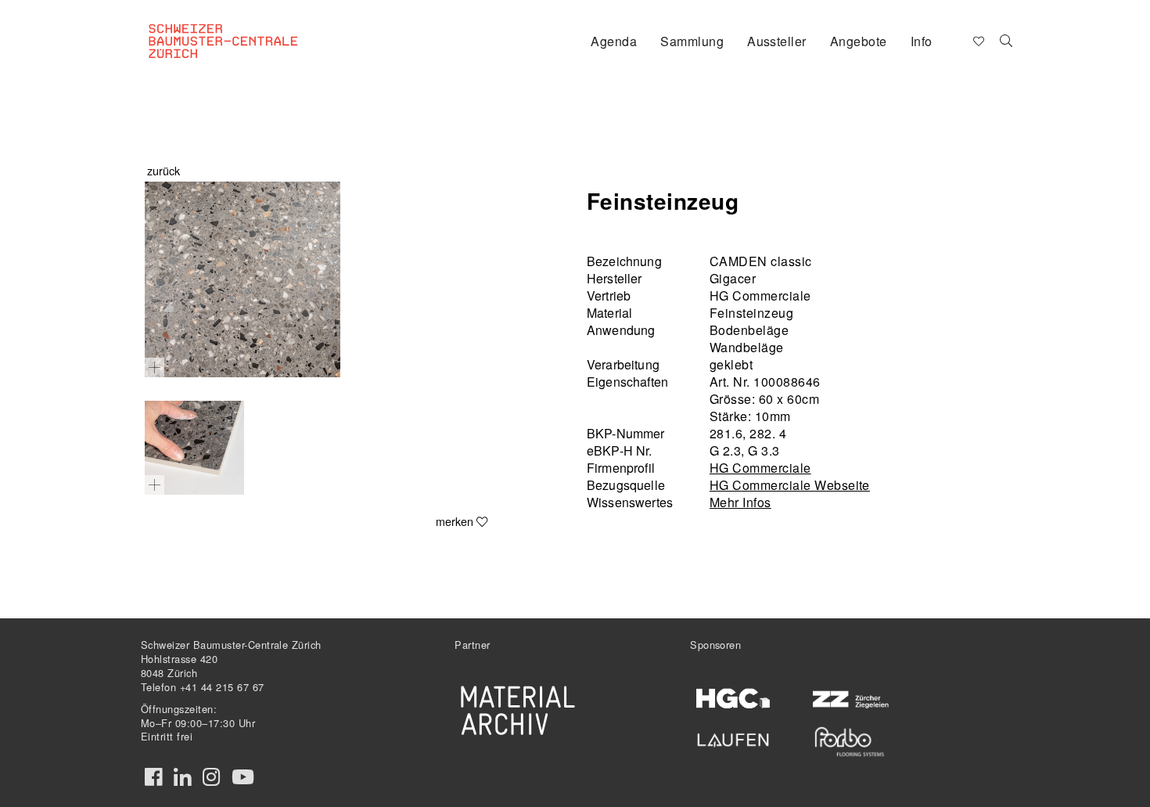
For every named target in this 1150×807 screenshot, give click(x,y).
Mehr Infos (740, 502)
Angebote (858, 41)
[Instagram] (211, 777)
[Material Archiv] (518, 710)
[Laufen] (733, 737)
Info (922, 41)
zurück (163, 170)
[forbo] (849, 741)
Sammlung (692, 41)
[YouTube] (243, 777)
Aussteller (777, 41)
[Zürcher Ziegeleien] (849, 697)
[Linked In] (182, 777)
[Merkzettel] (977, 40)
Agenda (614, 41)
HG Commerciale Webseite (790, 485)
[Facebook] (153, 777)
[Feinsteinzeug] (242, 279)
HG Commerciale (760, 468)
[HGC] (733, 698)
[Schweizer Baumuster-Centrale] (243, 28)
